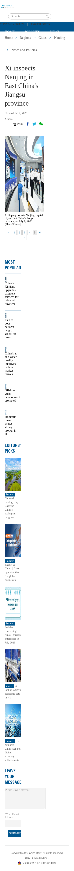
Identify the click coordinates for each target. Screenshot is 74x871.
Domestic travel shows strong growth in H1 (10, 425)
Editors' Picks (13, 448)
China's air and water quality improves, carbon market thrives (11, 364)
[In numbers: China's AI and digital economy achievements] (13, 720)
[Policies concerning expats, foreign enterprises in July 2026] (13, 603)
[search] (47, 16)
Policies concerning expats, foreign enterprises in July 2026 (13, 635)
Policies (32, 32)
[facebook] (28, 124)
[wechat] (41, 124)
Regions (59, 41)
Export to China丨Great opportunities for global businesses (12, 572)
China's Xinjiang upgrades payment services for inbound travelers (11, 293)
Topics (36, 41)
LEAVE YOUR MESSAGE (13, 776)
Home (10, 32)
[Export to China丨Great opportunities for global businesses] (13, 540)
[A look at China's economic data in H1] (13, 665)
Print (20, 123)
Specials (12, 41)
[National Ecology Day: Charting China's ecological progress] (13, 474)
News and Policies (24, 50)
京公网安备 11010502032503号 (39, 863)
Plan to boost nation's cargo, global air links (10, 328)
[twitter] (34, 124)
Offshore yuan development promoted (11, 395)
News (55, 32)
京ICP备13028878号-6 (37, 857)
